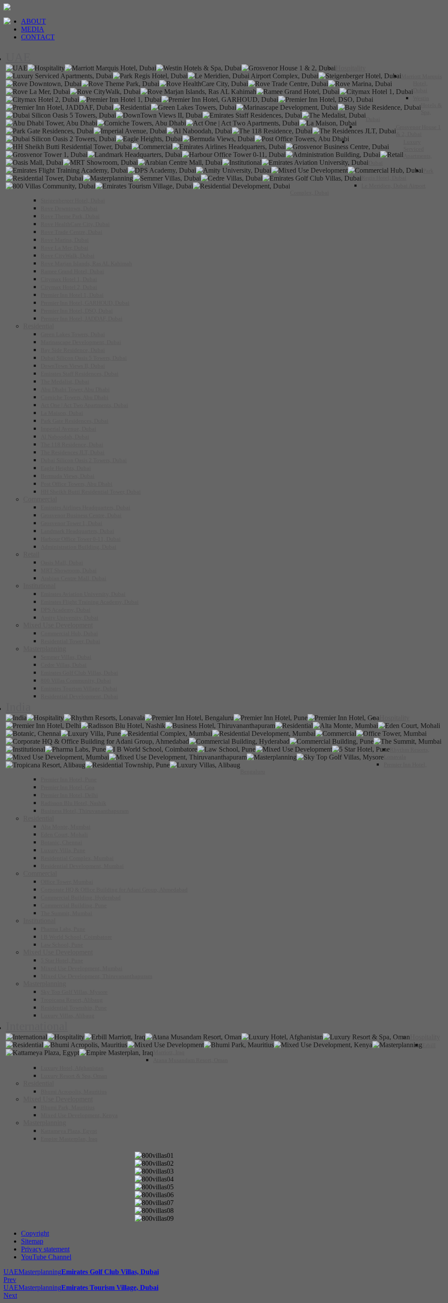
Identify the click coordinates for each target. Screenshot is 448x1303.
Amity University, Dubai (69, 617)
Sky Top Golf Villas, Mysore (74, 992)
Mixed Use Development (58, 625)
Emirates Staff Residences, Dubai (80, 373)
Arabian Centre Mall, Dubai (73, 578)
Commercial (40, 499)
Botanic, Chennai (61, 842)
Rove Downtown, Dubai (69, 208)
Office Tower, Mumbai (67, 881)
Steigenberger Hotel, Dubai (73, 200)
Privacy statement (45, 1249)
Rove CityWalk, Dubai (67, 255)
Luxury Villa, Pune (63, 850)
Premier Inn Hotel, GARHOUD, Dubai (85, 303)
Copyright (35, 1233)
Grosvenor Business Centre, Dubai (81, 515)
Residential (38, 326)
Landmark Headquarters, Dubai (77, 531)
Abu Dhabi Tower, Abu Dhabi (75, 389)
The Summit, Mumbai (66, 913)
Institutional (39, 585)
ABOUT (33, 21)
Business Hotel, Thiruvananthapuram (85, 811)
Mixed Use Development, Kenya (79, 1115)
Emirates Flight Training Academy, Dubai (90, 602)
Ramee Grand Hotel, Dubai (72, 271)
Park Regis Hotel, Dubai (397, 174)
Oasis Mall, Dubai (62, 562)
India (18, 707)
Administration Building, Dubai (78, 546)
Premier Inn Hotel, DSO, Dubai (77, 310)
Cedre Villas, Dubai (64, 665)
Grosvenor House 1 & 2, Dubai (418, 130)
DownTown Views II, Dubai (73, 365)
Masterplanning (44, 648)
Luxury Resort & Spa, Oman (74, 1076)
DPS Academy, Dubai (66, 609)
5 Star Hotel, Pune (62, 960)
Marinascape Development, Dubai (81, 342)
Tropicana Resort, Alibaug (72, 999)
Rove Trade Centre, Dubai (71, 232)
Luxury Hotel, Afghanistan (72, 1068)
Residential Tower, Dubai (70, 641)
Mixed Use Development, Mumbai (81, 968)
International (37, 1026)
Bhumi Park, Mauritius (67, 1107)
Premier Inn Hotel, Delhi (69, 795)
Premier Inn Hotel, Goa (67, 787)
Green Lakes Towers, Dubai (73, 334)
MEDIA (32, 29)
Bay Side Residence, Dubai (73, 350)
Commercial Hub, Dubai (69, 633)
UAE (18, 57)
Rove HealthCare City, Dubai (75, 224)
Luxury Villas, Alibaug (67, 1015)
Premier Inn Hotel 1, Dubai (72, 295)
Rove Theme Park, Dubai (70, 216)
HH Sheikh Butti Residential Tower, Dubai (91, 491)
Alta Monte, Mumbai (66, 826)
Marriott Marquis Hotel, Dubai (421, 83)
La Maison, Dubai (62, 413)
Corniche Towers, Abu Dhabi (74, 397)
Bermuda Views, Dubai (67, 476)
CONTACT (38, 37)
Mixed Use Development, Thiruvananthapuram (96, 976)
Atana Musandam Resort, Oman (190, 1060)
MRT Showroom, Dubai (69, 570)
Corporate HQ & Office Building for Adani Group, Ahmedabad (114, 889)
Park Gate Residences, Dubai (74, 421)
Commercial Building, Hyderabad (81, 897)
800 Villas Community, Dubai (76, 680)
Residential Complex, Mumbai (77, 858)
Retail (31, 554)
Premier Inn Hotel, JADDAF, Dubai (81, 318)
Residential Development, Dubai (79, 696)
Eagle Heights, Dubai (66, 468)
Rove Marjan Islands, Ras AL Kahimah (86, 263)
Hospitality (351, 68)
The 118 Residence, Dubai (72, 444)
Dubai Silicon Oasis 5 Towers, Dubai (84, 358)
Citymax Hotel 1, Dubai (69, 279)
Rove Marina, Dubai (65, 240)
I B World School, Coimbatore (76, 937)
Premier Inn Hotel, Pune (69, 779)
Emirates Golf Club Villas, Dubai (79, 672)
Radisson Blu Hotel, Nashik (73, 803)
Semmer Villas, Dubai (66, 657)
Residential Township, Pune (74, 1007)
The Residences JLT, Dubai (73, 452)
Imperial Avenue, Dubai (68, 428)
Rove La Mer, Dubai (64, 247)
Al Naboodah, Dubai (65, 436)
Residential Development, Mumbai (82, 866)
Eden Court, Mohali (64, 834)
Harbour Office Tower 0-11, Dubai (81, 539)
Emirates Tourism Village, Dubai (79, 688)
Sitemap (32, 1241)
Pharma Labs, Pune (63, 929)
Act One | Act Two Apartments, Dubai (84, 405)
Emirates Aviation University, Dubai (83, 594)
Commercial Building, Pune (74, 905)
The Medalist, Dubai (65, 381)
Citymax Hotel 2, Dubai (69, 287)
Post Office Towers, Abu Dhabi (76, 484)
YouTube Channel (46, 1257)
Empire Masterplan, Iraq (69, 1139)
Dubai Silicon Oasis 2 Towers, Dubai (84, 460)
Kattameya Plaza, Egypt (69, 1131)
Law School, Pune (62, 944)
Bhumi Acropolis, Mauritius (74, 1091)
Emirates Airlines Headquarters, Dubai (85, 507)
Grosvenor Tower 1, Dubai (71, 523)
